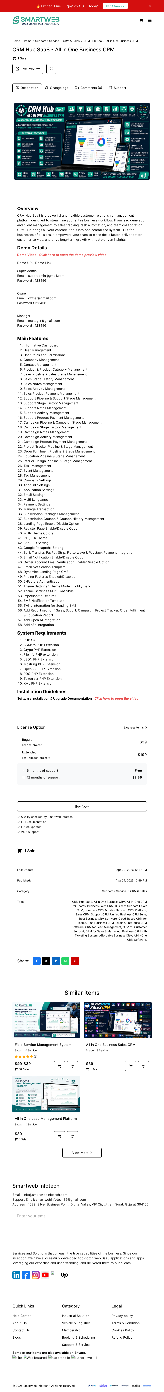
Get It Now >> (115, 6)
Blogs (16, 1337)
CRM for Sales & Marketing (103, 931)
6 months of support (42, 770)
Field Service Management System (43, 1045)
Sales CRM (82, 914)
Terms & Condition (126, 1323)
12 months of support (43, 777)
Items (27, 41)
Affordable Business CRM (115, 935)
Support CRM (100, 914)
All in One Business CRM (109, 901)
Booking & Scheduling (78, 1337)
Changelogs (59, 88)
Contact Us (21, 1330)
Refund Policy (122, 1337)
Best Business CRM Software (98, 918)
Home (16, 41)
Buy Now (82, 806)
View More (80, 1153)
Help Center (21, 1316)
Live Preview (30, 69)
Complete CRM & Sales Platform (105, 910)
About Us (19, 1323)
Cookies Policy (123, 1330)
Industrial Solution (75, 1316)
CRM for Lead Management (103, 927)
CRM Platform (137, 910)
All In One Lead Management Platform (46, 1119)
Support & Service (47, 41)
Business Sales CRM (100, 906)
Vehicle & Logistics (76, 1323)
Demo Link (43, 263)
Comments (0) (91, 88)
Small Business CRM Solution (106, 922)
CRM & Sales (71, 41)
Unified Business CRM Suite (128, 914)
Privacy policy (122, 1316)
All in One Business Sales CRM (110, 1045)
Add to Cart (84, 793)
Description (29, 88)
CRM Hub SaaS (82, 901)
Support (120, 88)
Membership (71, 1330)
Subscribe (137, 1216)
